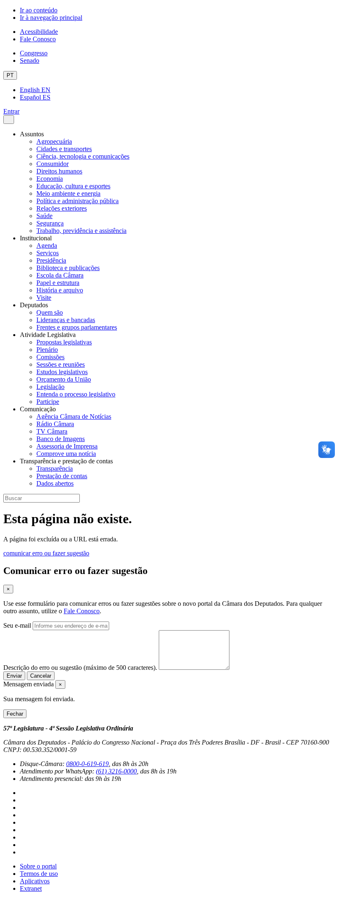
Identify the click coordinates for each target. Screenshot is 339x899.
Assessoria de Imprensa (67, 446)
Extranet (31, 888)
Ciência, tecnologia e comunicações (82, 156)
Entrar (11, 111)
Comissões (50, 357)
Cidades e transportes (64, 148)
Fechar (15, 714)
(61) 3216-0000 (116, 771)
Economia (49, 178)
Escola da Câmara (60, 275)
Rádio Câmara (55, 423)
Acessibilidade (39, 31)
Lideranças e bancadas (65, 319)
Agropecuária (54, 141)
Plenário (47, 349)
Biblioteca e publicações (68, 267)
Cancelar (40, 676)
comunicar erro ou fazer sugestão (46, 553)
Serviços (47, 252)
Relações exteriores (61, 208)
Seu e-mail (17, 625)
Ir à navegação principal (51, 17)
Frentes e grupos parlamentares (76, 327)
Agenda (46, 245)
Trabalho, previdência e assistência (81, 230)
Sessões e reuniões (60, 364)
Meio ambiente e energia (68, 193)
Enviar (14, 676)
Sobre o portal (38, 866)
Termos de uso (39, 873)
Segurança (50, 223)
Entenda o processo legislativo (75, 394)
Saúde (44, 215)
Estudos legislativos (62, 371)
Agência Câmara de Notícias (73, 416)
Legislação (50, 386)
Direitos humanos (59, 171)
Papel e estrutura (57, 282)
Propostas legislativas (64, 342)
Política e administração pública (77, 200)
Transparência (54, 468)
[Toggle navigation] (8, 119)
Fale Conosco (38, 39)
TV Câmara (51, 431)
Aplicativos (35, 881)
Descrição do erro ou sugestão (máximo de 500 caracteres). (80, 667)
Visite (43, 297)
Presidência (51, 260)
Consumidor (52, 163)
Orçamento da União (63, 379)
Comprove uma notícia (66, 453)
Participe (47, 401)
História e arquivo (59, 290)
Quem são (49, 312)
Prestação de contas (61, 475)
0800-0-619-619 (87, 763)
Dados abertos (55, 483)
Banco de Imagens (60, 438)
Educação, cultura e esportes (73, 186)
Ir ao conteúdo (38, 10)
